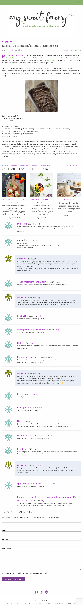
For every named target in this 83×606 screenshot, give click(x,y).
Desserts (7, 42)
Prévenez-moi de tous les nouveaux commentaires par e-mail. (26, 573)
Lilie (19, 342)
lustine (20, 394)
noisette (35, 166)
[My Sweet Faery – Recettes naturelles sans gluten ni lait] (41, 21)
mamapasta (23, 407)
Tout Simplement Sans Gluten (31, 281)
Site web (5, 539)
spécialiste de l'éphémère (29, 483)
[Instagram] (41, 592)
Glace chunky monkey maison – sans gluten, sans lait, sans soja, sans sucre (69, 207)
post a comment (67, 50)
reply (38, 224)
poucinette (22, 315)
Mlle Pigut (22, 223)
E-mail (4, 530)
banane (6, 166)
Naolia (20, 421)
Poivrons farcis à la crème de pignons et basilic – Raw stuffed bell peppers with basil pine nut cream (14, 210)
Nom (4, 521)
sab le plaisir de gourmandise (31, 329)
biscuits (14, 166)
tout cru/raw (46, 166)
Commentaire (7, 548)
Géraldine (11, 50)
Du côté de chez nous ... (28, 357)
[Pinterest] (46, 592)
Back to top (40, 600)
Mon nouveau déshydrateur (15, 55)
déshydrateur (25, 166)
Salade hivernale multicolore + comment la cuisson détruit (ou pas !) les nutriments (41, 210)
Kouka (20, 448)
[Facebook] (36, 592)
